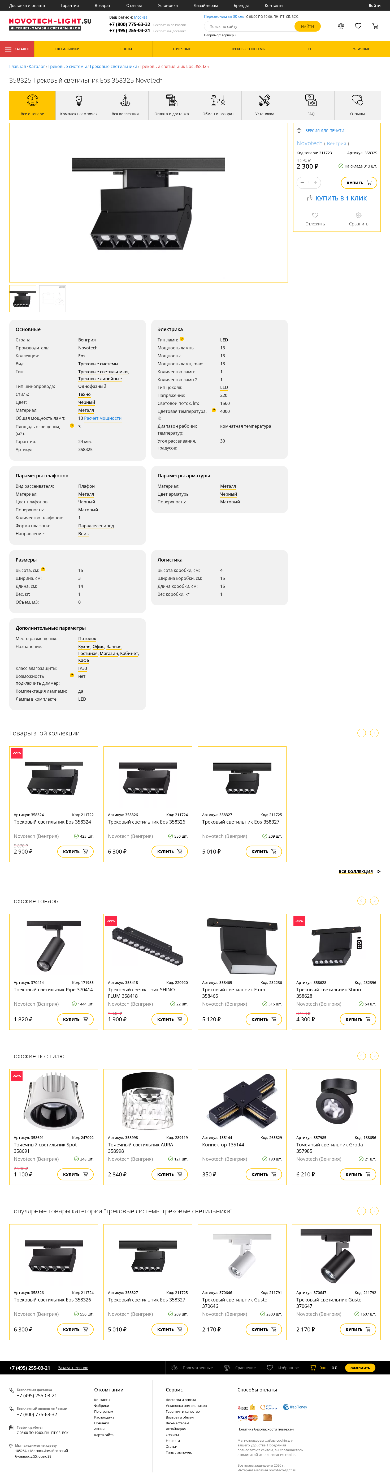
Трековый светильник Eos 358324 (52, 822)
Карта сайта (104, 1434)
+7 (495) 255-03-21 (148, 30)
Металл (86, 410)
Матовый (88, 510)
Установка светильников (186, 1405)
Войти (375, 5)
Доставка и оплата (27, 5)
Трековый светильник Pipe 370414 (53, 989)
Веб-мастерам (177, 1423)
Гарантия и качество (183, 1411)
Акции (99, 1428)
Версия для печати (324, 130)
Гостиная (88, 653)
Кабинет (129, 653)
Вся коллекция (356, 871)
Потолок (87, 638)
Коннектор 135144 (223, 1144)
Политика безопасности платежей (265, 1429)
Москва (141, 17)
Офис (98, 646)
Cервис (174, 1389)
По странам (103, 1411)
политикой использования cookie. (268, 1454)
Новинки (101, 1423)
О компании (109, 1389)
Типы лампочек (179, 1452)
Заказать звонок (73, 1367)
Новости (173, 1440)
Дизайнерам (206, 5)
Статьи (171, 1446)
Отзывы (134, 5)
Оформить (360, 1368)
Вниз (83, 534)
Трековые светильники (113, 66)
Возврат (102, 5)
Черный (86, 402)
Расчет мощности (103, 418)
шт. (324, 1367)
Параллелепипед (96, 526)
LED (224, 340)
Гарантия (70, 5)
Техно (84, 394)
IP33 (82, 668)
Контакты (274, 5)
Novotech (88, 348)
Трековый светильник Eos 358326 (146, 822)
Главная (17, 66)
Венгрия (87, 340)
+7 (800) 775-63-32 (147, 24)
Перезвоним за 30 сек (224, 16)
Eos (81, 356)
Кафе (83, 660)
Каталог (22, 49)
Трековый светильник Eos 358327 (240, 822)
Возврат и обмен (180, 1417)
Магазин (109, 653)
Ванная (114, 646)
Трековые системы (67, 66)
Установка (168, 5)
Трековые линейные (100, 379)
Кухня (84, 646)
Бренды (241, 5)
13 (222, 356)
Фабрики (101, 1405)
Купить (355, 182)
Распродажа (104, 1417)
